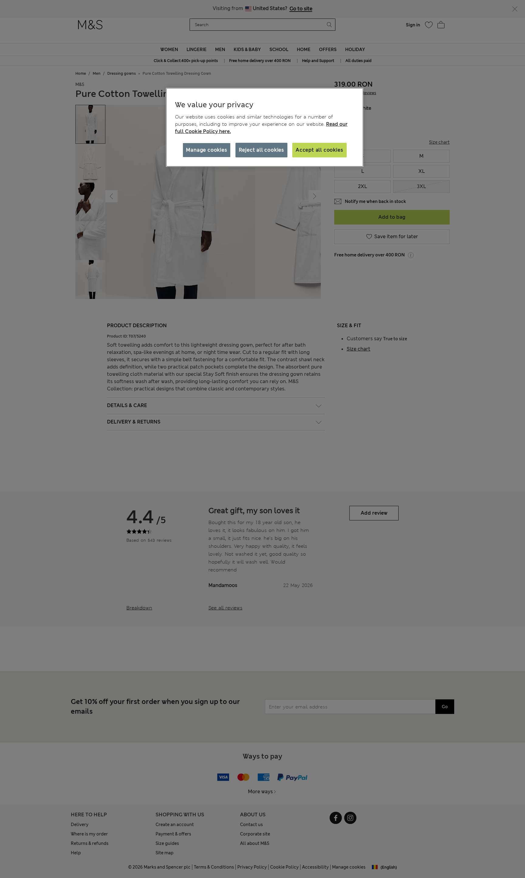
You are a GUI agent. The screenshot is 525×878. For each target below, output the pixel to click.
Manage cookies (206, 150)
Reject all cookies (261, 150)
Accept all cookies (319, 150)
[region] (264, 127)
